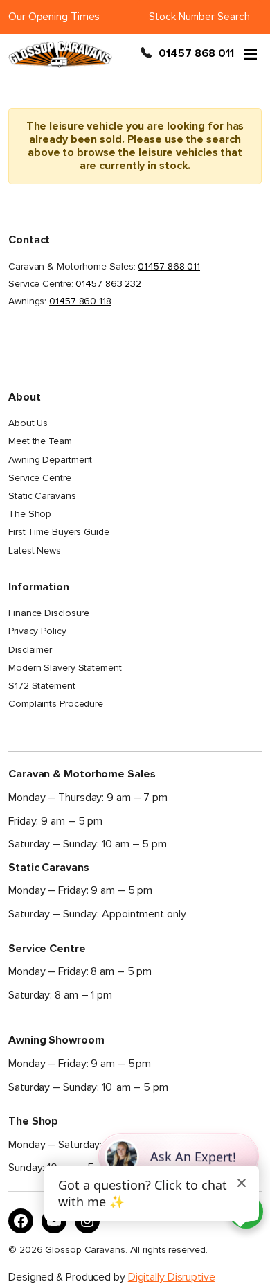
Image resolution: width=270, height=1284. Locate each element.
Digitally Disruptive (171, 1277)
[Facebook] (20, 1220)
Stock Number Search (199, 16)
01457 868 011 (196, 54)
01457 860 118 (80, 301)
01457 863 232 (108, 284)
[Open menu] (251, 54)
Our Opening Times (54, 17)
